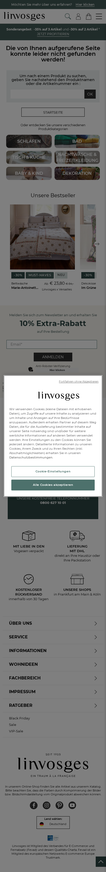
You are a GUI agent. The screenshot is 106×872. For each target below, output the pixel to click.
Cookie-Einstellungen (53, 471)
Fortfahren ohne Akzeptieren (79, 381)
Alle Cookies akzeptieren (53, 485)
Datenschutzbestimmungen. (31, 457)
